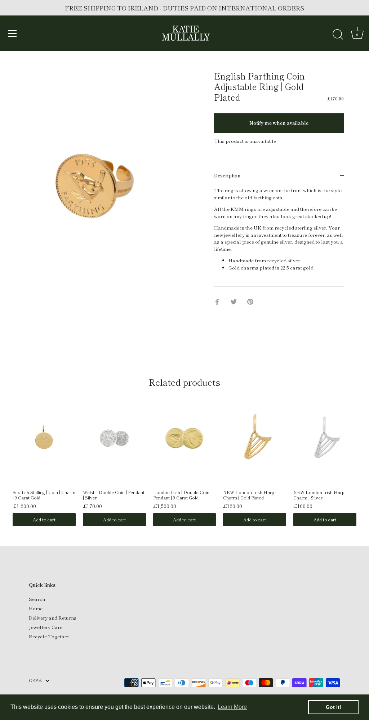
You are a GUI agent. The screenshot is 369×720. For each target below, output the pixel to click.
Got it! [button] (333, 707)
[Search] (338, 34)
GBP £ (35, 680)
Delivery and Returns (52, 617)
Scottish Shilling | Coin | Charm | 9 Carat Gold (44, 495)
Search (37, 599)
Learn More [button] (232, 707)
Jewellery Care (45, 627)
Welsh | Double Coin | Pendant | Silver (114, 495)
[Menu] (13, 33)
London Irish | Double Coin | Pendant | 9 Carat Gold (182, 495)
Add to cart (44, 519)
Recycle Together (49, 636)
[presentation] (5, 447)
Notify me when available (278, 122)
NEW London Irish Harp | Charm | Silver (320, 495)
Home (36, 608)
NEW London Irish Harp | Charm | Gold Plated (249, 495)
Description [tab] (227, 175)
